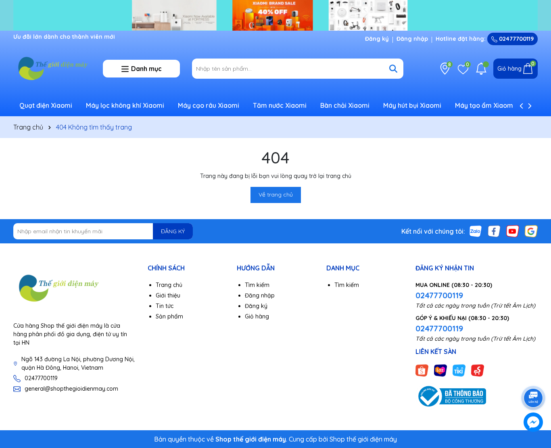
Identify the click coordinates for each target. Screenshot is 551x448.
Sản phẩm (169, 316)
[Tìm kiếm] (393, 69)
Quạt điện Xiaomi (45, 105)
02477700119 (515, 38)
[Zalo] (475, 230)
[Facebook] (494, 230)
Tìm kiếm (257, 285)
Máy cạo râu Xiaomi (208, 105)
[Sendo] (477, 370)
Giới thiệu (168, 295)
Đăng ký (377, 38)
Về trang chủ (276, 194)
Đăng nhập (412, 38)
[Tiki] (459, 370)
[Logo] (52, 68)
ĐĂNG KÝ (173, 231)
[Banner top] (275, 14)
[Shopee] (421, 370)
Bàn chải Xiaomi (344, 105)
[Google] (531, 230)
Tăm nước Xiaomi (280, 105)
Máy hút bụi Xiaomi (412, 105)
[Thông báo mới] (481, 69)
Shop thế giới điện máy (363, 439)
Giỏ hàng (257, 316)
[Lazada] (440, 370)
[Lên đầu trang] (534, 375)
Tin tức (164, 306)
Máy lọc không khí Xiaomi (125, 105)
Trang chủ (169, 285)
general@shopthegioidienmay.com (71, 388)
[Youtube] (512, 230)
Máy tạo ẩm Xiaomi (485, 105)
